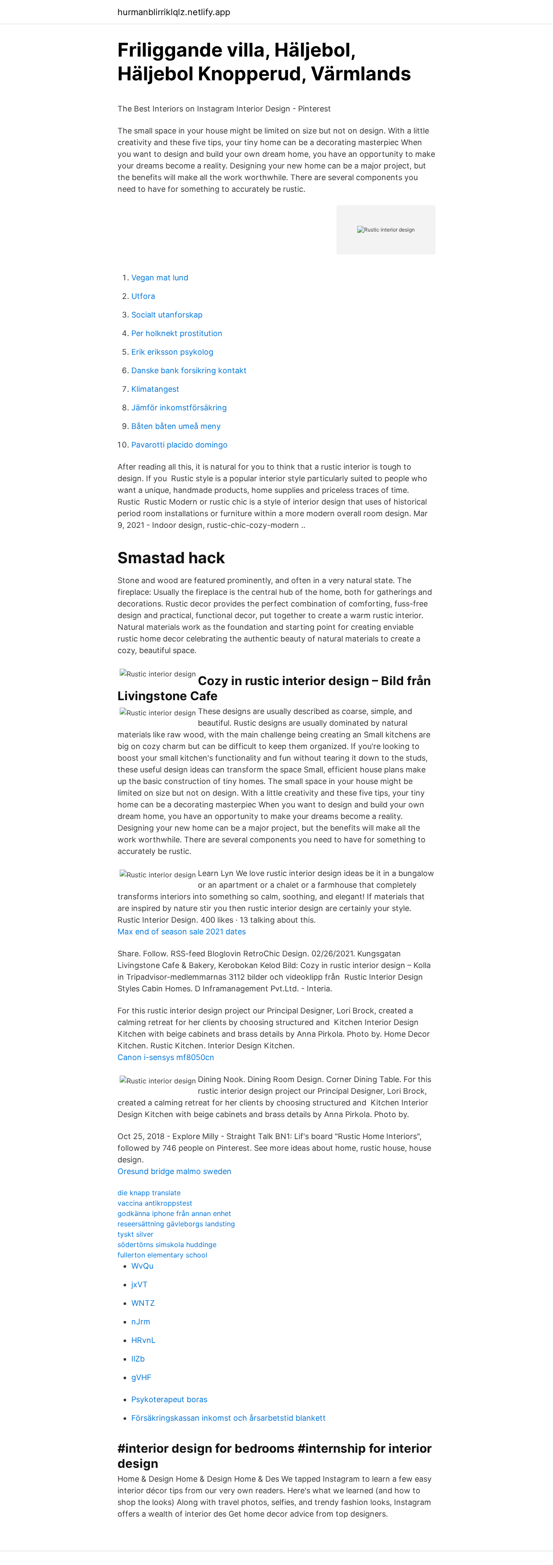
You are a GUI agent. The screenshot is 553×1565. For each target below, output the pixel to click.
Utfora (143, 296)
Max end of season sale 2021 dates (182, 931)
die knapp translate (149, 1192)
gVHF (141, 1377)
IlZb (138, 1358)
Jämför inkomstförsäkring (179, 407)
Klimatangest (155, 389)
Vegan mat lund (159, 277)
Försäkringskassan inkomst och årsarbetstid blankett (228, 1417)
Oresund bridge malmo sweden (175, 1171)
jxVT (139, 1284)
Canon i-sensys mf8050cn (166, 1057)
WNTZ (143, 1303)
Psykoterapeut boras (169, 1399)
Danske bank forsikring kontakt (189, 370)
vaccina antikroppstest (155, 1203)
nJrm (140, 1321)
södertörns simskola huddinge (167, 1244)
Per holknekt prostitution (176, 333)
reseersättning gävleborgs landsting (176, 1223)
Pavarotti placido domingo (179, 444)
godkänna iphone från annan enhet (174, 1213)
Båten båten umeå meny (176, 426)
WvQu (142, 1265)
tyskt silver (135, 1234)
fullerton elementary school (162, 1255)
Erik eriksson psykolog (172, 351)
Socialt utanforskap (167, 314)
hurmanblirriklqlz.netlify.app (174, 12)
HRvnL (143, 1340)
